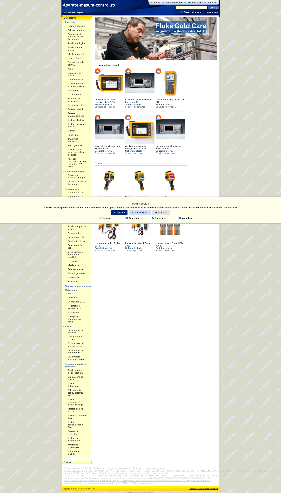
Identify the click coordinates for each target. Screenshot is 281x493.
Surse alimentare (76, 105)
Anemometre (74, 233)
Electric (71, 293)
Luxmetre (72, 261)
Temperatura (72, 189)
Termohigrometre (76, 273)
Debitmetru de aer (77, 241)
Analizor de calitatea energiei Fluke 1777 (105, 100)
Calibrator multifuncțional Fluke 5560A (168, 147)
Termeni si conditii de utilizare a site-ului (203, 489)
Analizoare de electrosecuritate (76, 371)
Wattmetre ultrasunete (73, 446)
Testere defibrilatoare (74, 384)
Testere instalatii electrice (76, 125)
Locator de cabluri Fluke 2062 (137, 244)
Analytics (133, 218)
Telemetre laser (76, 269)
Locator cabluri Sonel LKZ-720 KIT (169, 244)
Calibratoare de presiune (76, 331)
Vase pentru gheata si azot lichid (75, 319)
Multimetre (73, 90)
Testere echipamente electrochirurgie (76, 402)
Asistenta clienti (195, 2)
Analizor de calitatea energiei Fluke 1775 (135, 147)
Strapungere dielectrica (74, 99)
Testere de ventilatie (73, 432)
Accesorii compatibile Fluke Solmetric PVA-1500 (77, 163)
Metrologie (71, 290)
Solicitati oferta (103, 104)
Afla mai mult (230, 207)
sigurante (144, 483)
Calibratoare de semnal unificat (76, 344)
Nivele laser (74, 265)
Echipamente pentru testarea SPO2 (75, 393)
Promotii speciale (76, 26)
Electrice (70, 22)
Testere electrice (76, 120)
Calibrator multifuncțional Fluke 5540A (138, 100)
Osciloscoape (74, 94)
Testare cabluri (75, 109)
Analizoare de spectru (75, 48)
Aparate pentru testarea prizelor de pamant (76, 37)
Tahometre (73, 277)
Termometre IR (75, 192)
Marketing (187, 218)
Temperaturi (74, 312)
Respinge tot (161, 212)
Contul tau (212, 2)
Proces (69, 326)
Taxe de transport (174, 2)
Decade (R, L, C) (76, 302)
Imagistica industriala (73, 140)
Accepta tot (119, 212)
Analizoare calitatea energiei (76, 176)
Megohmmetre (75, 79)
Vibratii (71, 131)
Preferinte (160, 218)
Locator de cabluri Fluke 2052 (107, 244)
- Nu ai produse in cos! (201, 12)
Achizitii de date (76, 30)
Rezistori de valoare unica (74, 307)
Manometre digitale (74, 452)
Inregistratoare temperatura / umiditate (75, 254)
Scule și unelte (75, 145)
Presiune (72, 297)
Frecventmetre (75, 58)
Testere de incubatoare (74, 439)
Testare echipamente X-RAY (76, 425)
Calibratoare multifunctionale (76, 358)
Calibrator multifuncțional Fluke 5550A (107, 147)
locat (66, 478)
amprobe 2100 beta (74, 473)
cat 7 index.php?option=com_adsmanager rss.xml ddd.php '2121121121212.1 (137, 481)
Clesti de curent (76, 54)
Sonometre (73, 281)
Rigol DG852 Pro (196, 480)
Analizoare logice (76, 43)
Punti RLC (73, 135)
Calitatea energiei (74, 171)
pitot (151, 483)
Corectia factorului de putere (77, 182)
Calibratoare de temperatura (76, 351)
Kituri (70, 69)
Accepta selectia (139, 212)
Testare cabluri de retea (78, 286)
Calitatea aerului (76, 237)
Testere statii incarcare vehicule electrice (77, 152)
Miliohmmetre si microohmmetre (76, 85)
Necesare (107, 218)
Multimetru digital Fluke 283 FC (170, 100)
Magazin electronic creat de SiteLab (140, 492)
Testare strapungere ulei (76, 114)
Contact (157, 2)
